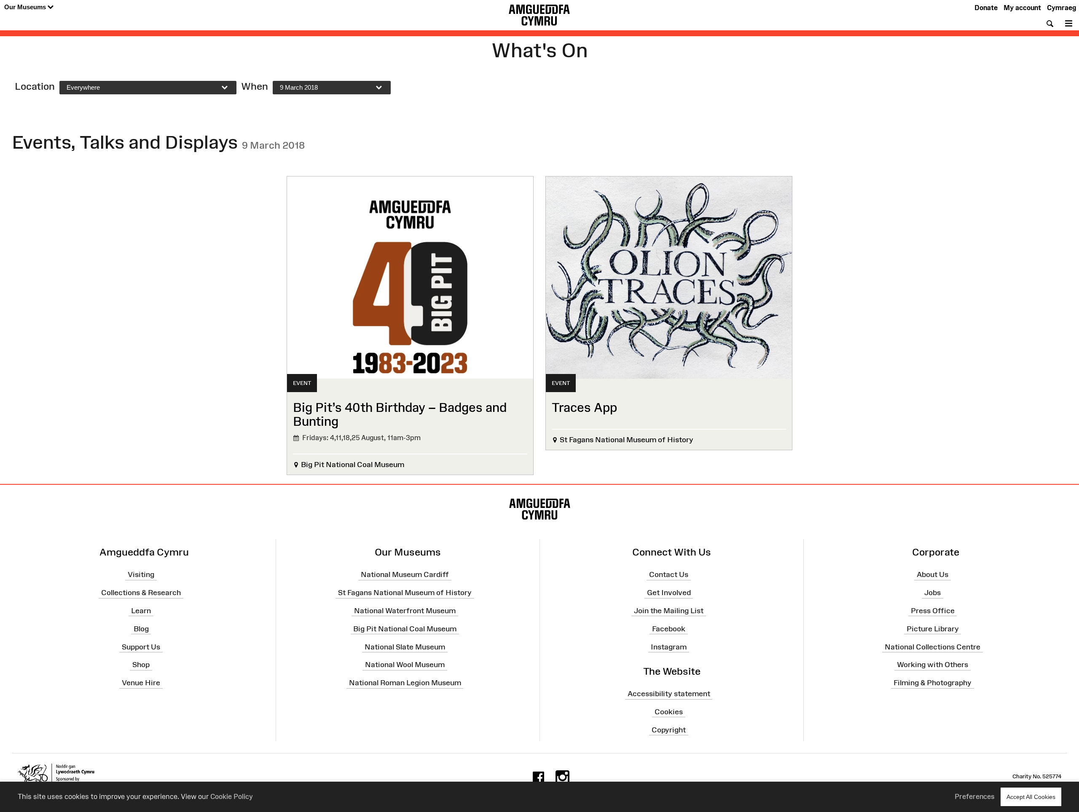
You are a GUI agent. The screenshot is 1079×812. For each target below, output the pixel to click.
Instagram (669, 646)
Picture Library (933, 629)
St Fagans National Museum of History (405, 592)
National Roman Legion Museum (405, 682)
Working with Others (932, 664)
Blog (141, 629)
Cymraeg (1061, 7)
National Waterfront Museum (405, 610)
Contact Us (668, 574)
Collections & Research (141, 592)
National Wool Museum (405, 664)
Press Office (933, 610)
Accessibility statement (669, 693)
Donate (986, 7)
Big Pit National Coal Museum (404, 629)
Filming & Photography (933, 682)
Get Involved (669, 592)
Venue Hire (141, 682)
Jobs (932, 592)
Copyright (669, 729)
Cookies (669, 712)
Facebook (668, 629)
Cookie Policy (231, 796)
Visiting (141, 574)
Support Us (141, 646)
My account (1022, 7)
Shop (141, 664)
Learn (141, 610)
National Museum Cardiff (405, 574)
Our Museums (26, 7)
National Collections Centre (932, 646)
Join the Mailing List (668, 610)
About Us (932, 574)
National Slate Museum (405, 646)
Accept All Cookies (1031, 796)
